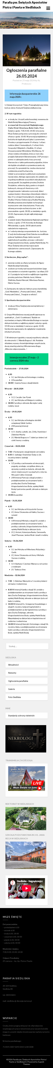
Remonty (12, 673)
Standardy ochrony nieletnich (21, 715)
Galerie (11, 689)
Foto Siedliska (14, 697)
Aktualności (13, 664)
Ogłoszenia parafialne (18, 681)
